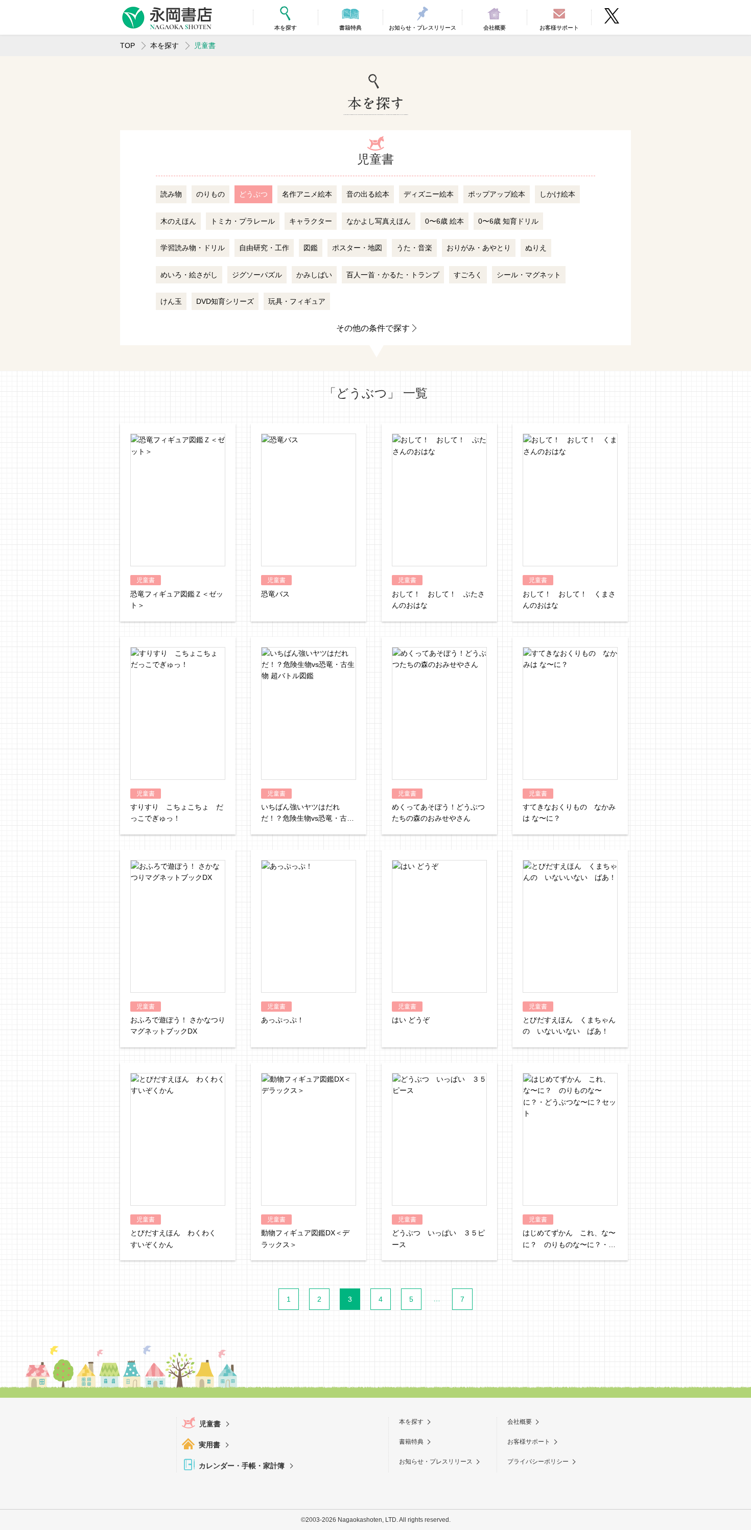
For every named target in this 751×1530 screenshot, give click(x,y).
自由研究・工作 (264, 248)
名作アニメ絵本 (307, 194)
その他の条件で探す (373, 328)
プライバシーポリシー (538, 1461)
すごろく (468, 275)
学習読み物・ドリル (192, 248)
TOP (127, 45)
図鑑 (310, 248)
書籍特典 (411, 1441)
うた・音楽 (414, 248)
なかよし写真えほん (378, 221)
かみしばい (314, 275)
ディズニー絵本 (429, 194)
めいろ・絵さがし (189, 275)
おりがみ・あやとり (479, 248)
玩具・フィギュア (296, 301)
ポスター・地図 (357, 248)
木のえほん (178, 221)
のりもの (210, 194)
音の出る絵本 (367, 194)
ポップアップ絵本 (496, 194)
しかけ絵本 (557, 194)
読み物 (171, 194)
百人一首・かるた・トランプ (392, 275)
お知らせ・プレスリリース (436, 1461)
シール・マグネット (529, 275)
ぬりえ (536, 248)
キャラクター (310, 221)
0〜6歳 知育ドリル (508, 221)
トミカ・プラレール (242, 221)
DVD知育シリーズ (225, 301)
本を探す (164, 45)
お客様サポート (528, 1441)
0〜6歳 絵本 (444, 221)
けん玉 (171, 301)
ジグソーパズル (257, 275)
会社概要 (519, 1421)
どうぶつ (253, 194)
